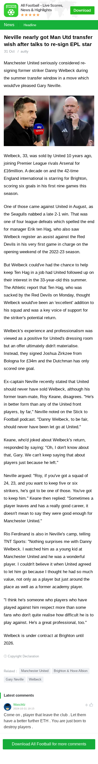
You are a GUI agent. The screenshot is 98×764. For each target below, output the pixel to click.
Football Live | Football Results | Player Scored (53, 761)
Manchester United (34, 671)
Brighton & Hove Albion (70, 671)
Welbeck (35, 679)
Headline (30, 25)
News (9, 25)
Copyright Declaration (23, 656)
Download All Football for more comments (49, 744)
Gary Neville (15, 679)
